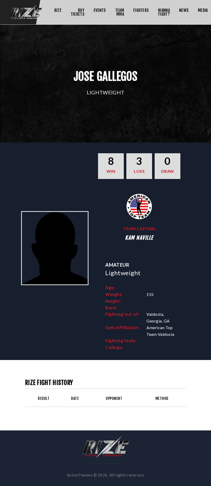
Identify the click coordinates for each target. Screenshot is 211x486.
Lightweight (105, 92)
